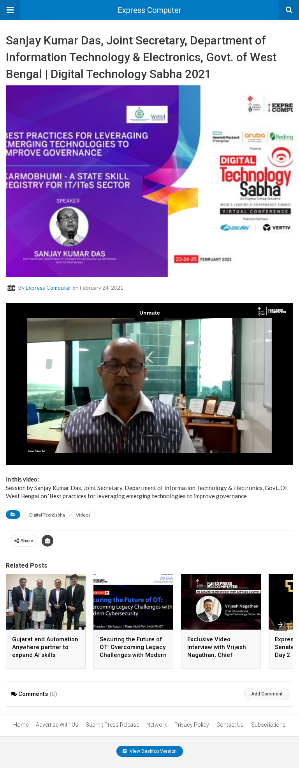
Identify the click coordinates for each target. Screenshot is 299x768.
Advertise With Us (57, 725)
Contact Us (230, 725)
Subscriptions (268, 725)
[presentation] (280, 624)
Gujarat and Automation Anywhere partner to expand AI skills (45, 647)
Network (156, 725)
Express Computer (149, 10)
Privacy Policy (191, 725)
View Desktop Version (152, 751)
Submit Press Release (112, 725)
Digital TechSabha (47, 515)
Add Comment (267, 694)
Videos (83, 515)
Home (20, 725)
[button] (10, 10)
